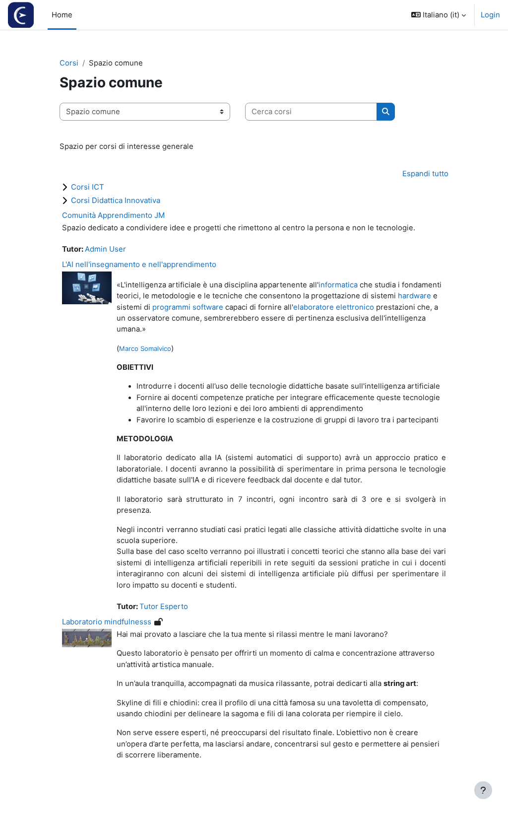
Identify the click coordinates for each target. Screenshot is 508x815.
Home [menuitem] (62, 14)
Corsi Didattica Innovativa (115, 200)
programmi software (187, 307)
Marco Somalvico (145, 348)
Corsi (69, 63)
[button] (438, 15)
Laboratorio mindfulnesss (106, 621)
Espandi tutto (425, 173)
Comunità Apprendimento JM (113, 215)
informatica (338, 284)
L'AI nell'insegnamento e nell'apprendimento (139, 264)
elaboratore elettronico (333, 307)
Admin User (105, 249)
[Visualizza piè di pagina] (483, 790)
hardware (414, 295)
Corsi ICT (87, 187)
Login (490, 14)
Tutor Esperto (163, 606)
